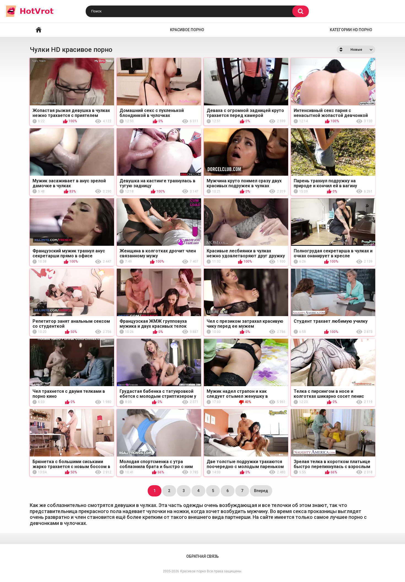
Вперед (261, 490)
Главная (38, 30)
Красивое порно (187, 30)
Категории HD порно (351, 30)
